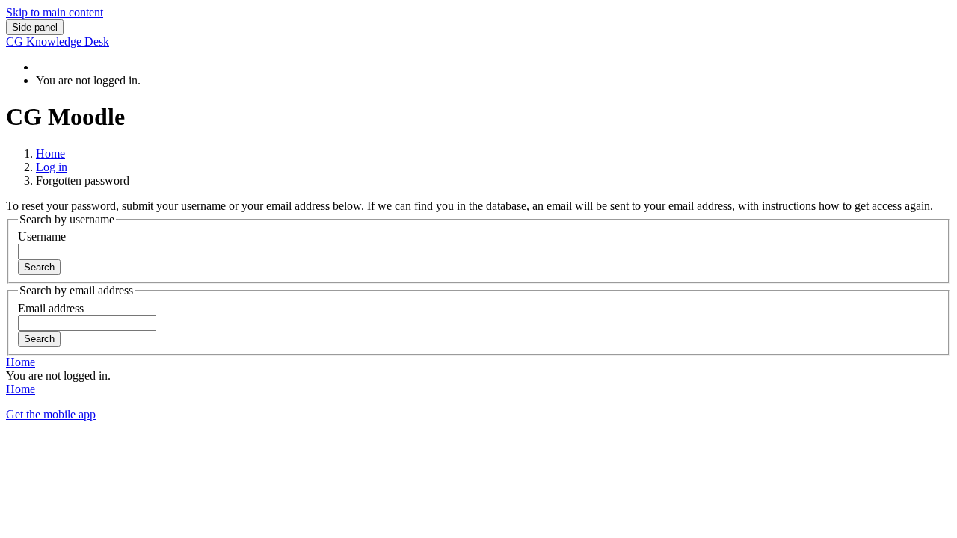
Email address (51, 308)
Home (50, 153)
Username (42, 236)
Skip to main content (54, 12)
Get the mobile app (51, 414)
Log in (51, 167)
